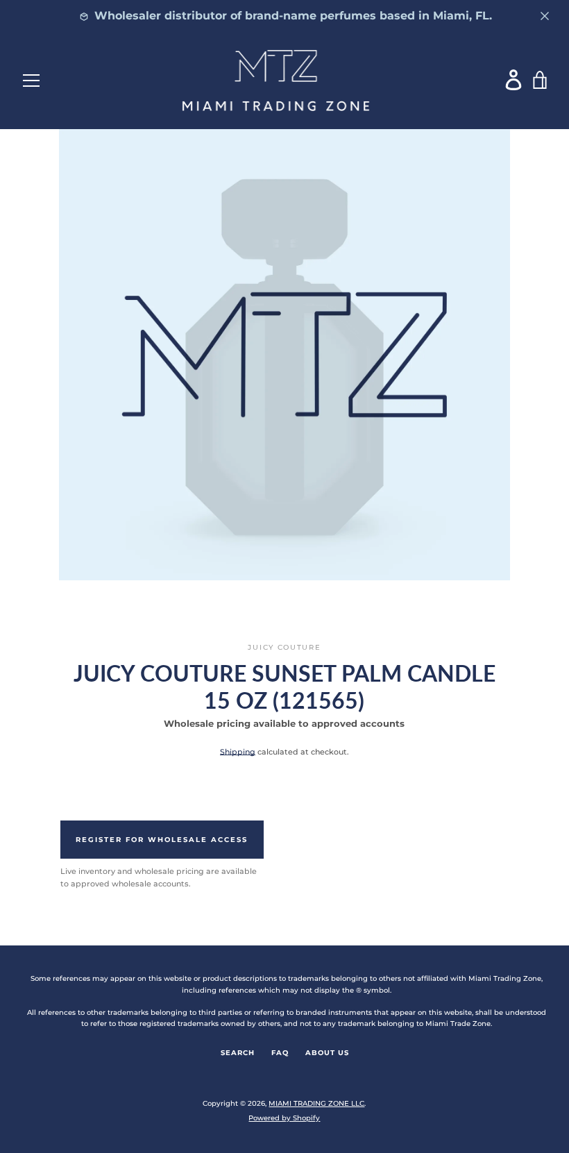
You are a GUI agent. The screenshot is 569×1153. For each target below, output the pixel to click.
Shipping (237, 752)
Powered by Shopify (284, 1117)
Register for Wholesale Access (162, 839)
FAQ (280, 1053)
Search (238, 1053)
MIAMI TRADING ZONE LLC (316, 1103)
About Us (327, 1053)
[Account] (514, 79)
